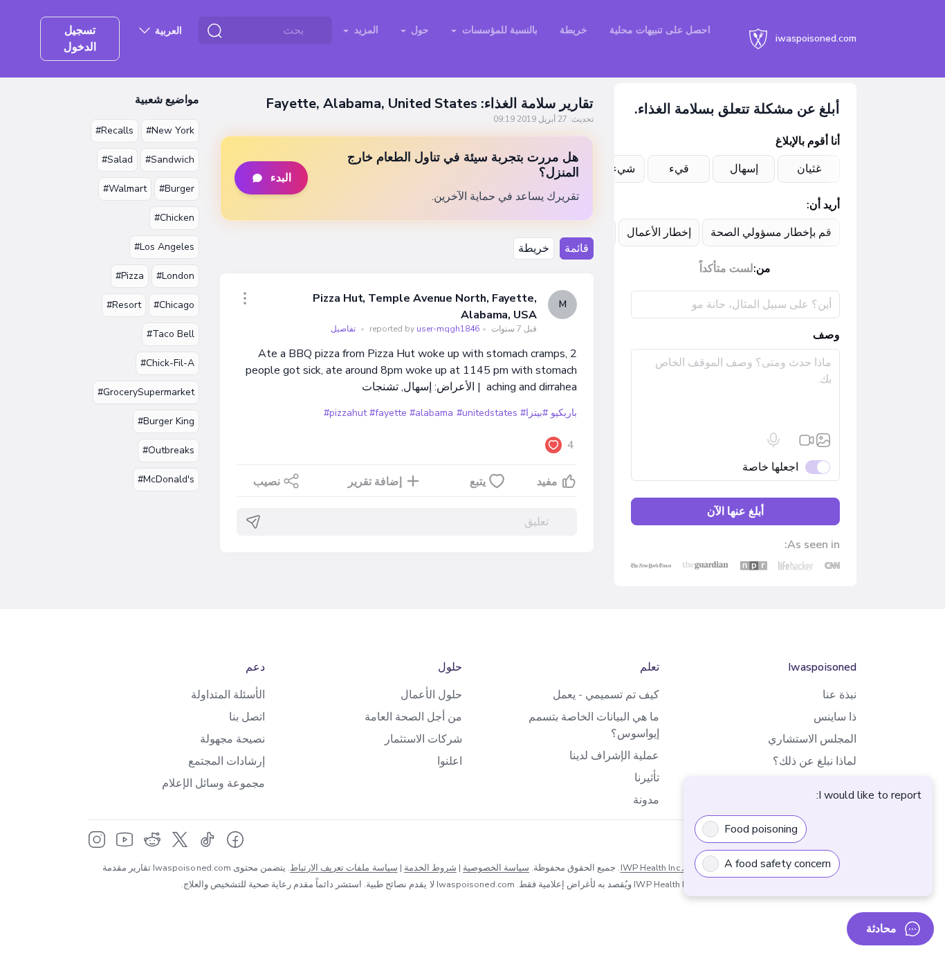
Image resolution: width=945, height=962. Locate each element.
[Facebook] (235, 839)
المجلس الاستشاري (812, 739)
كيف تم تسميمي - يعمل (606, 694)
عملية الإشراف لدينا (614, 755)
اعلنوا (449, 761)
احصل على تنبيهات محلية (659, 30)
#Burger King (166, 421)
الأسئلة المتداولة (228, 694)
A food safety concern (777, 863)
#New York (170, 130)
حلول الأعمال (431, 694)
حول (418, 30)
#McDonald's (166, 479)
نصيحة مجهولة (232, 739)
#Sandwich (169, 159)
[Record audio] (773, 440)
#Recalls (114, 130)
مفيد (547, 481)
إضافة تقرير (375, 481)
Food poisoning (761, 829)
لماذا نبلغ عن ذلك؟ (814, 761)
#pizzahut (345, 412)
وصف (826, 335)
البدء (280, 177)
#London (175, 275)
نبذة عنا (839, 694)
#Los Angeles (164, 246)
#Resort (124, 304)
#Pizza (130, 275)
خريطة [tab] (533, 248)
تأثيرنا (646, 778)
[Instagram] (97, 839)
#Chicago (174, 304)
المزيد (364, 30)
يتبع (478, 481)
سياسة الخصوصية (496, 868)
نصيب (266, 481)
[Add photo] (823, 440)
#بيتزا (537, 412)
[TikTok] (207, 839)
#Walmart (125, 188)
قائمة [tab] (577, 248)
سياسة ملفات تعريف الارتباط (343, 868)
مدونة (646, 800)
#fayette (388, 412)
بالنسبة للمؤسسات (498, 30)
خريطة (573, 30)
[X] (180, 839)
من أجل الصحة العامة (413, 717)
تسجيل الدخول (80, 39)
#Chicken (174, 217)
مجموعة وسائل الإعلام (213, 783)
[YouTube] (124, 839)
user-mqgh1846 (423, 328)
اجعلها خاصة (770, 467)
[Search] (214, 30)
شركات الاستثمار (423, 739)
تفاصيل (343, 328)
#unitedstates (487, 412)
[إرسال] (253, 522)
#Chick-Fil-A (167, 363)
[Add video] (806, 440)
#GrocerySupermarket (146, 392)
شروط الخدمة (430, 868)
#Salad (117, 159)
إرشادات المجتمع (226, 761)
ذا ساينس (835, 717)
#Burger (176, 188)
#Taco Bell (170, 334)
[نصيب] (245, 298)
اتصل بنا (247, 717)
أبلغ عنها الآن (735, 511)
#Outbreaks (168, 450)
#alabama (431, 412)
